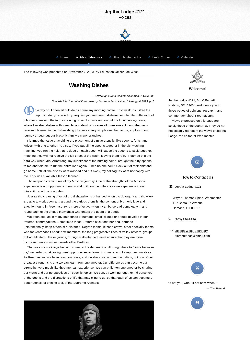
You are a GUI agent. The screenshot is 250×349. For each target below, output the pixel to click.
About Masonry (90, 57)
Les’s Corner (160, 57)
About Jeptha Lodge (126, 57)
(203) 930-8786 (185, 219)
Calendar (187, 57)
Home (64, 57)
